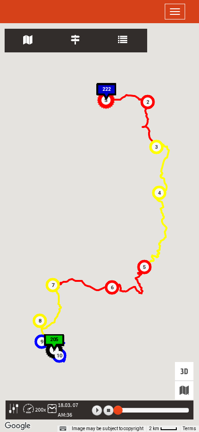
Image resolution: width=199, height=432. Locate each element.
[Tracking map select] (184, 390)
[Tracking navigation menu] (28, 40)
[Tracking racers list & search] (123, 40)
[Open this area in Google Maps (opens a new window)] (17, 426)
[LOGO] (37, 11)
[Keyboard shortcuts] (63, 429)
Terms (189, 428)
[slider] (118, 410)
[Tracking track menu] (76, 40)
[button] (148, 102)
